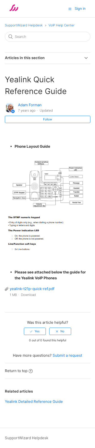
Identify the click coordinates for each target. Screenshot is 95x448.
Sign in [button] (80, 8)
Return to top (16, 370)
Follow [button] (47, 119)
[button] (69, 8)
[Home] (14, 11)
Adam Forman (30, 105)
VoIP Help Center (61, 25)
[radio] (35, 331)
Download (28, 295)
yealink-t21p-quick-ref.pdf (32, 288)
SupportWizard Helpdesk (24, 25)
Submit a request (67, 355)
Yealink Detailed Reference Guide (34, 401)
